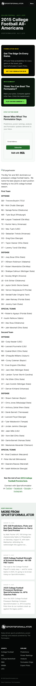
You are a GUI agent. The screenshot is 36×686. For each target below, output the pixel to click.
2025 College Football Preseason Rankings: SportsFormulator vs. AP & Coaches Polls (16, 591)
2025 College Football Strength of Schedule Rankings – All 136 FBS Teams (18, 560)
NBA (2, 662)
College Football (8, 15)
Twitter (9, 488)
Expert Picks (25, 665)
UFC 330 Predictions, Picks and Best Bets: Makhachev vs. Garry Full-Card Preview (18, 528)
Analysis (23, 659)
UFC (2, 669)
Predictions (24, 652)
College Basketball (8, 659)
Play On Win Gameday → (15, 101)
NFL (2, 655)
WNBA (3, 665)
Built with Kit (18, 153)
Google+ (27, 488)
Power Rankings (26, 655)
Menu (32, 3)
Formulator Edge (26, 662)
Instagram (18, 491)
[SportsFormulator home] (14, 3)
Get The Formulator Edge (16, 71)
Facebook (18, 488)
